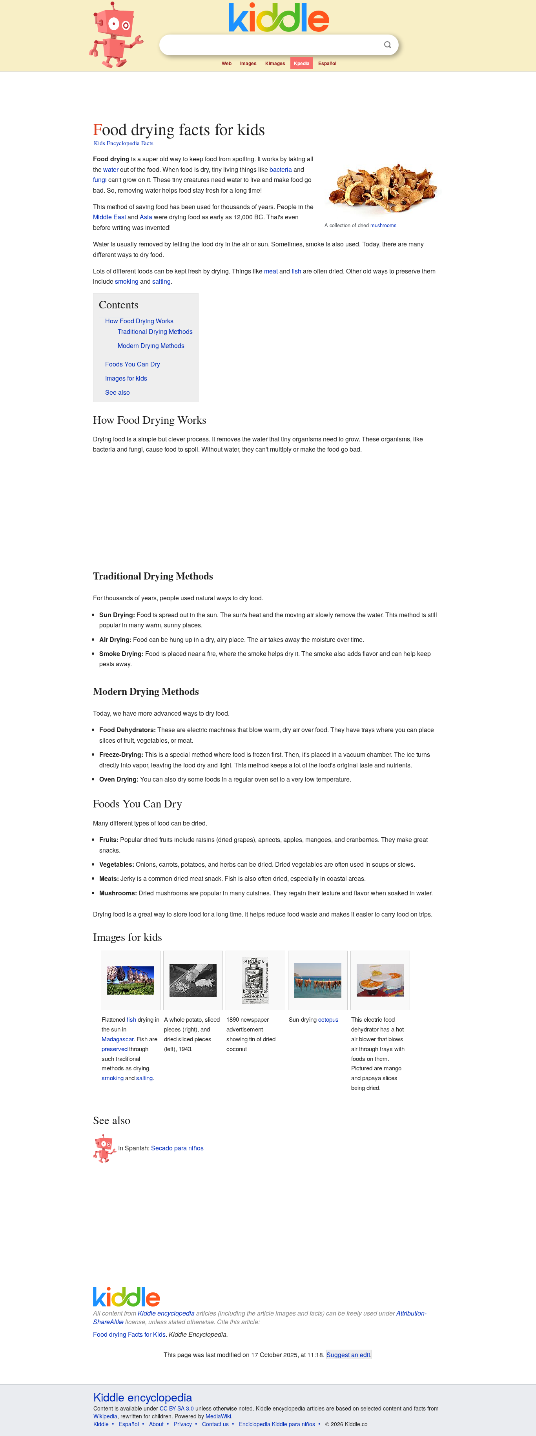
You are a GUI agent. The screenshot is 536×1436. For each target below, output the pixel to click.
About (156, 1424)
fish (296, 270)
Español (327, 63)
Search (387, 45)
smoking (127, 281)
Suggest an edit (348, 1354)
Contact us (215, 1424)
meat (271, 270)
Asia (146, 216)
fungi (100, 179)
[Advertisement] (267, 93)
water (111, 169)
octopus (328, 1019)
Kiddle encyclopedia (166, 1313)
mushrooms (383, 225)
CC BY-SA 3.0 (177, 1408)
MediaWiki (218, 1416)
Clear (371, 45)
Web (227, 63)
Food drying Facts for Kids (129, 1334)
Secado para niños (177, 1147)
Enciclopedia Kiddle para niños (277, 1424)
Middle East (109, 216)
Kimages (275, 63)
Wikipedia (105, 1416)
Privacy (183, 1424)
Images (248, 63)
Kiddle (101, 1424)
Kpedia (302, 63)
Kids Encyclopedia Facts (123, 143)
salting (161, 281)
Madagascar (117, 1039)
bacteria (281, 169)
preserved (115, 1048)
